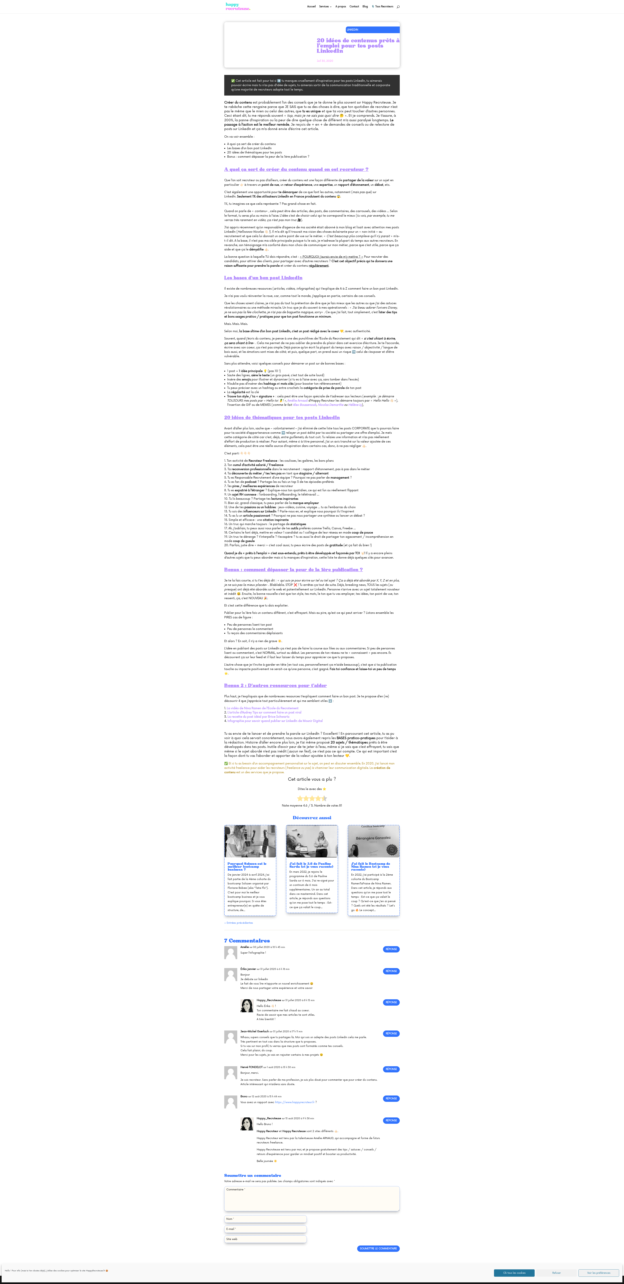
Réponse (391, 949)
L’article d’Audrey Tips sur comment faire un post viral (264, 712)
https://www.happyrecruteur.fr (294, 1102)
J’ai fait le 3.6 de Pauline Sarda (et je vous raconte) (311, 865)
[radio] (300, 798)
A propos (341, 7)
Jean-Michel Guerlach (254, 1031)
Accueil (311, 7)
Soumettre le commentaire (378, 1248)
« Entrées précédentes (238, 923)
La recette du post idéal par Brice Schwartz (258, 716)
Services (324, 7)
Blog (365, 7)
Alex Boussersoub (304, 405)
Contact (354, 7)
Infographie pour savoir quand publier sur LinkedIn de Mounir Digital (275, 721)
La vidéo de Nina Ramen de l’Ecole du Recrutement (263, 708)
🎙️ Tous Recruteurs (382, 7)
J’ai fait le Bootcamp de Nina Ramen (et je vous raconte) (370, 867)
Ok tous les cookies (514, 1273)
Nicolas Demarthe (330, 405)
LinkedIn (352, 29)
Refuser (556, 1273)
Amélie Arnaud (297, 400)
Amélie (244, 947)
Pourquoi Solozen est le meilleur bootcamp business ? (247, 867)
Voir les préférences (598, 1273)
